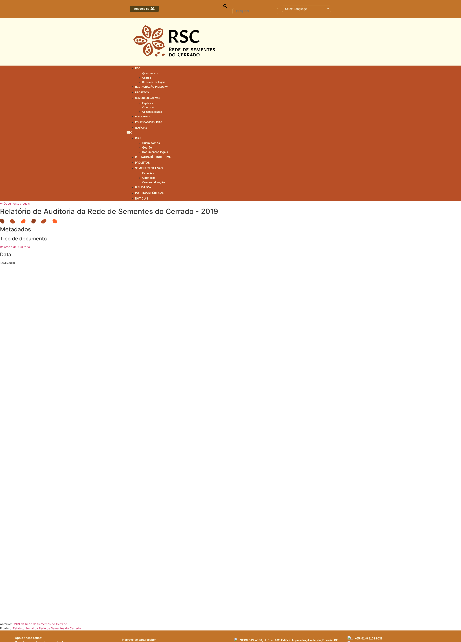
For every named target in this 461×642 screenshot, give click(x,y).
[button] (230, 133)
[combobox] (255, 11)
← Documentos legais (15, 203)
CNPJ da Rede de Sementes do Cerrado (40, 624)
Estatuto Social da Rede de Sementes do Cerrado (47, 628)
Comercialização (152, 111)
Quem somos (150, 73)
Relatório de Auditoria (15, 247)
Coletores (148, 107)
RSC (137, 68)
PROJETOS (142, 92)
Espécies (147, 103)
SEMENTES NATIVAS (147, 98)
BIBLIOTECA (143, 116)
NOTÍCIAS (141, 127)
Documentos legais (153, 82)
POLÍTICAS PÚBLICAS (148, 122)
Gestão (146, 77)
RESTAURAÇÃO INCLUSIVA (151, 86)
